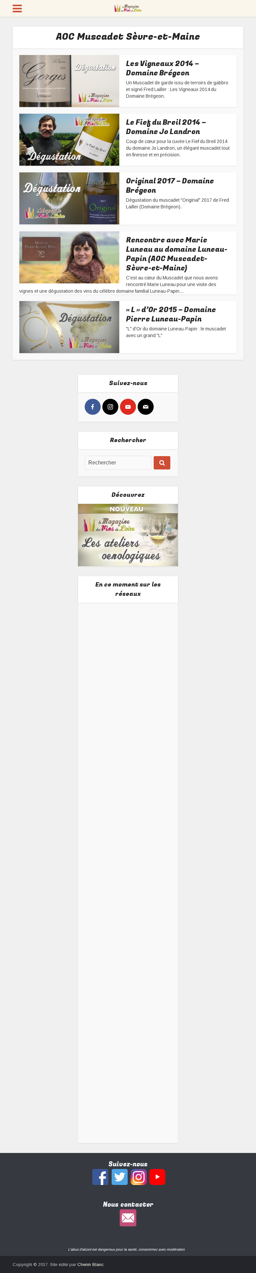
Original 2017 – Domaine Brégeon (170, 186)
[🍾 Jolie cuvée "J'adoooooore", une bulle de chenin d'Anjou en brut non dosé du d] (128, 916)
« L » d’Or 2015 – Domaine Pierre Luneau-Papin (171, 314)
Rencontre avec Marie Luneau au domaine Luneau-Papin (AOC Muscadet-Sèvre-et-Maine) (176, 254)
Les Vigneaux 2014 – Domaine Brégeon (162, 68)
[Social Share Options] (91, 694)
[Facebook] (93, 407)
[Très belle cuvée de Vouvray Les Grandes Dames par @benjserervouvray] (128, 656)
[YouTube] (128, 407)
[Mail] (146, 407)
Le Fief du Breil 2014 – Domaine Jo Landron (166, 127)
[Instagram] (110, 407)
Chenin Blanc (91, 1264)
